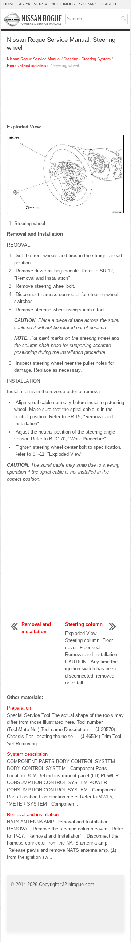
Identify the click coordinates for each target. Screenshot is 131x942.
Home (9, 4)
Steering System (96, 59)
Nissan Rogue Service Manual (33, 59)
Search (108, 4)
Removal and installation (28, 65)
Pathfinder (63, 4)
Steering (71, 59)
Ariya (24, 4)
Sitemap (87, 4)
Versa (40, 4)
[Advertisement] (65, 98)
